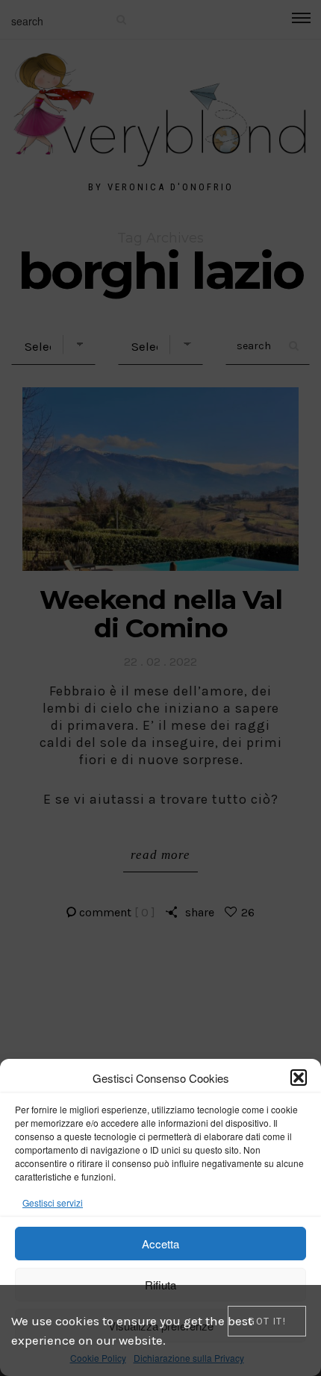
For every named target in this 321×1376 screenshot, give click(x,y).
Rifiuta (160, 1284)
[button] (298, 1077)
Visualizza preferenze (161, 1325)
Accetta (160, 1243)
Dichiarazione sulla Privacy (189, 1357)
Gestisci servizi (52, 1202)
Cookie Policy (98, 1357)
